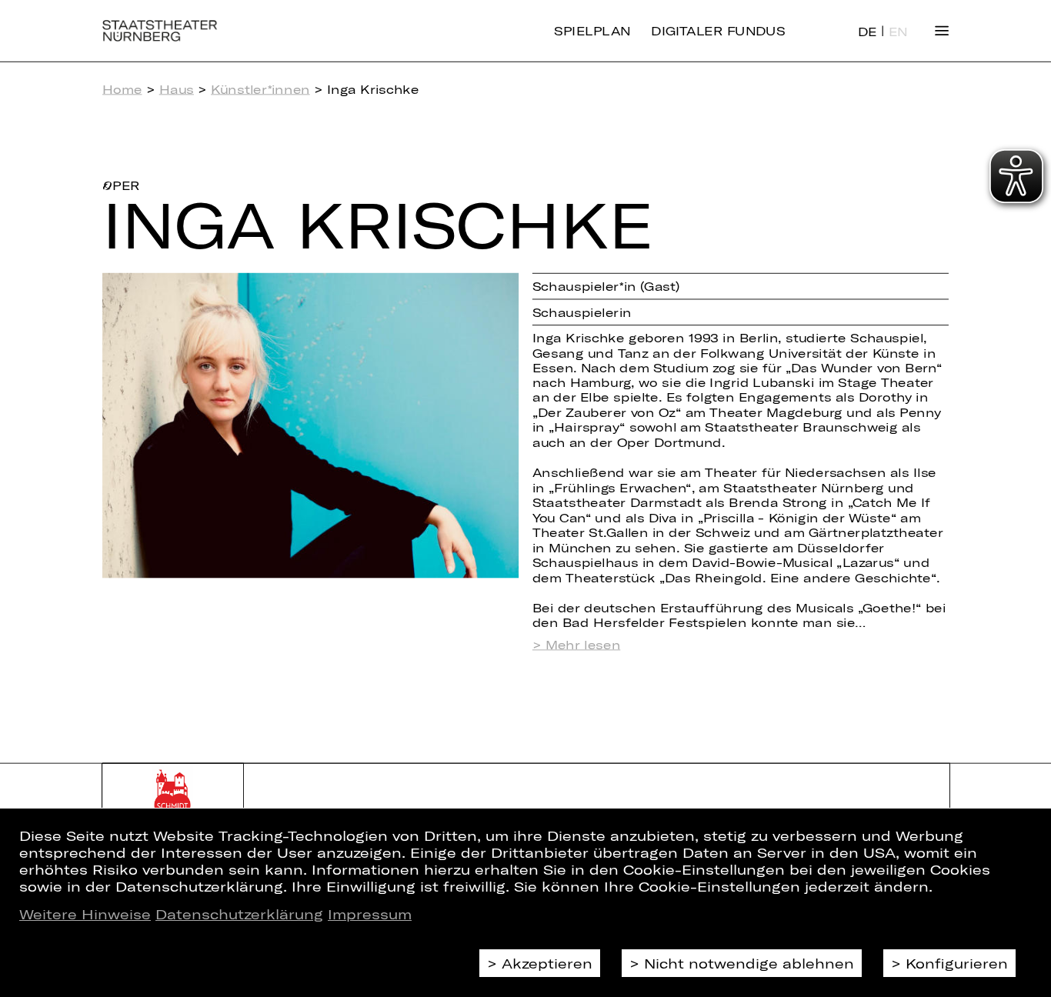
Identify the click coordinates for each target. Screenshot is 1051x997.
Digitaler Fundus (718, 31)
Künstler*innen (260, 89)
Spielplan (592, 31)
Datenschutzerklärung (239, 913)
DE (867, 31)
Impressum (370, 913)
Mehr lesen (583, 644)
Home (122, 89)
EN (898, 31)
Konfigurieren (957, 963)
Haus (176, 89)
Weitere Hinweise (85, 913)
